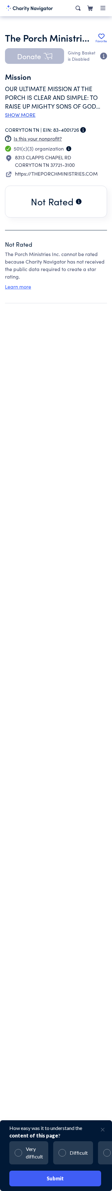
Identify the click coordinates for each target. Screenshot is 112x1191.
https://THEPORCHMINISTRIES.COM (56, 173)
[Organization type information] (68, 148)
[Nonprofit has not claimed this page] (8, 139)
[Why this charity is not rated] (79, 201)
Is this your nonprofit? (38, 138)
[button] (34, 56)
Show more (20, 115)
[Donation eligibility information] (103, 56)
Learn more (18, 286)
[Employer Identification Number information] (83, 130)
